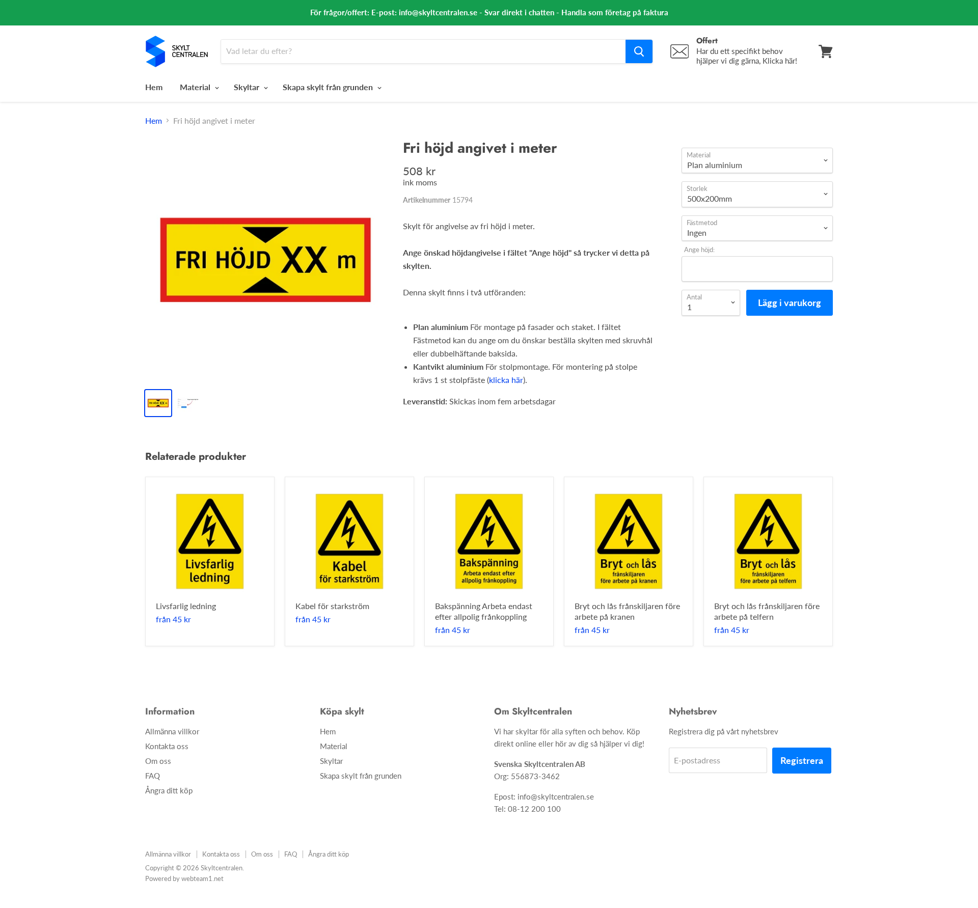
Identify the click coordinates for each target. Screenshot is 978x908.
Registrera (801, 760)
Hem (153, 87)
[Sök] (639, 51)
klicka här (506, 379)
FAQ (152, 775)
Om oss (158, 760)
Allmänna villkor (172, 731)
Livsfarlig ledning (186, 606)
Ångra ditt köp (169, 790)
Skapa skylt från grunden (329, 87)
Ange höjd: (699, 250)
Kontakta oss (166, 746)
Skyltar (247, 87)
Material (196, 87)
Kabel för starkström (332, 606)
